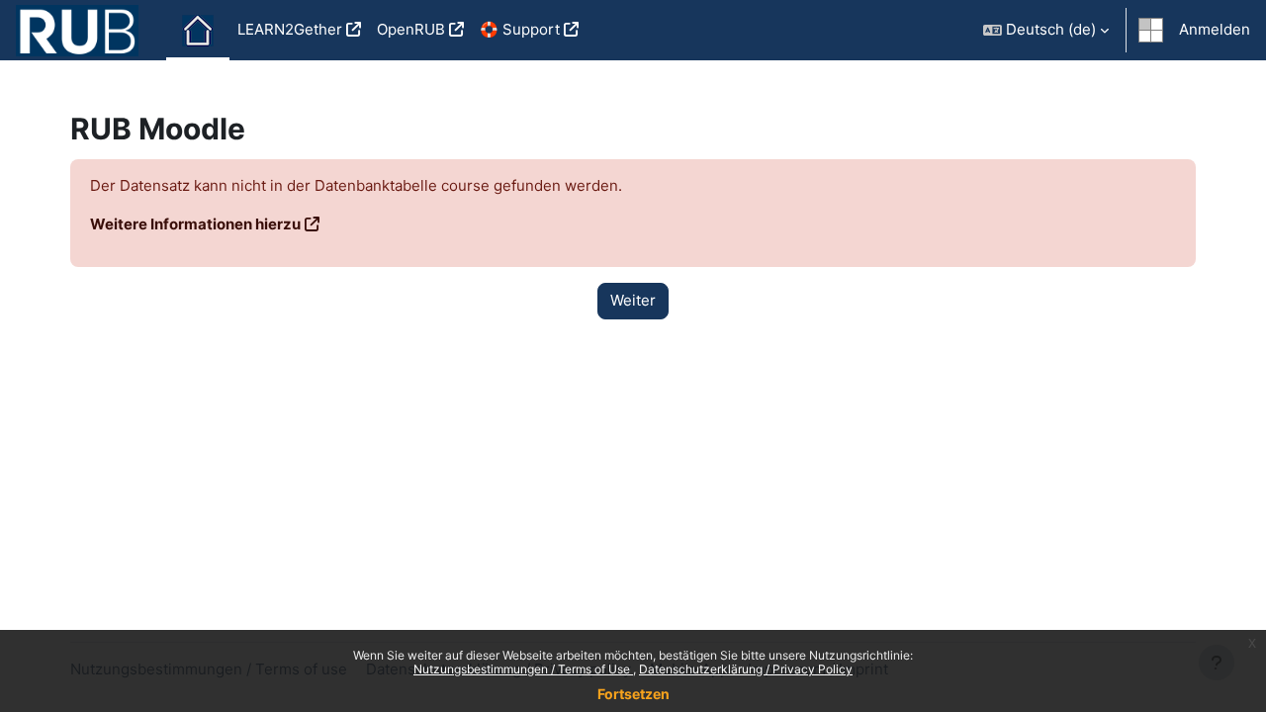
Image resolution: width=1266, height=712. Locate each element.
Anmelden (1214, 29)
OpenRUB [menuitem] (411, 29)
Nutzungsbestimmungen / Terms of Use (523, 669)
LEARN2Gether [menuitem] (289, 29)
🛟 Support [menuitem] (520, 29)
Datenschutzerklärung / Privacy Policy (746, 669)
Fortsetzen (633, 693)
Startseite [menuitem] (197, 30)
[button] (1046, 30)
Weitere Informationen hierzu (195, 224)
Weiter (633, 300)
